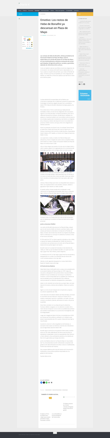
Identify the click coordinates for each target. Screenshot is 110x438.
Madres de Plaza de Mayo (57, 390)
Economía (30, 10)
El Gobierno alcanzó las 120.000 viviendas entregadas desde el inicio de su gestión (68, 407)
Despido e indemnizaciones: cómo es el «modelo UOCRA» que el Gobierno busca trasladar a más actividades (85, 40)
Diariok (44, 35)
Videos (52, 10)
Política (25, 10)
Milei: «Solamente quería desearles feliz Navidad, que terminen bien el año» (85, 33)
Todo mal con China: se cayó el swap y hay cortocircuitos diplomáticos (84, 64)
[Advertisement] (57, 46)
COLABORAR (69, 10)
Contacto (76, 10)
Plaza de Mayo (65, 390)
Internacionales (45, 10)
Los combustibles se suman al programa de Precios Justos (56, 415)
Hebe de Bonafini (48, 390)
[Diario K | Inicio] (24, 4)
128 (50, 397)
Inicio (20, 10)
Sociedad (37, 10)
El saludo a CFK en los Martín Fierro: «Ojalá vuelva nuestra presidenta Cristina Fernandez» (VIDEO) (45, 417)
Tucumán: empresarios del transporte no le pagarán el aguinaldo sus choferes (85, 27)
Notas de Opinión (60, 10)
